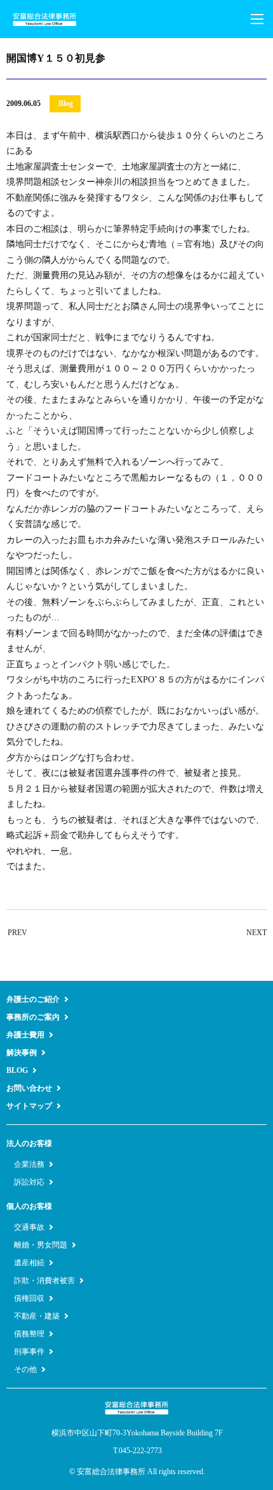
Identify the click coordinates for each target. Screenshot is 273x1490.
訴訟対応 (29, 1182)
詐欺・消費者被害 (44, 1280)
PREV (17, 932)
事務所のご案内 (33, 1017)
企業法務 (29, 1164)
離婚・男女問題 (40, 1245)
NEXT (256, 932)
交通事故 (29, 1227)
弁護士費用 (25, 1034)
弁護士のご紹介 (33, 999)
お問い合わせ (29, 1088)
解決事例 (21, 1052)
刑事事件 (29, 1351)
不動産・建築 (37, 1316)
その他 (25, 1369)
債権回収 (29, 1298)
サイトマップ (29, 1105)
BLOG (17, 1070)
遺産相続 (29, 1262)
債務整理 (29, 1333)
